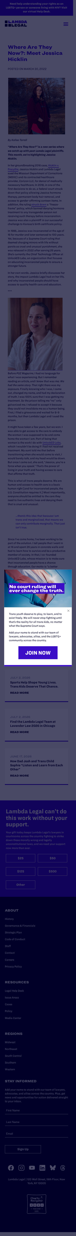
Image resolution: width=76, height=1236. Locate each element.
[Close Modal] (68, 611)
